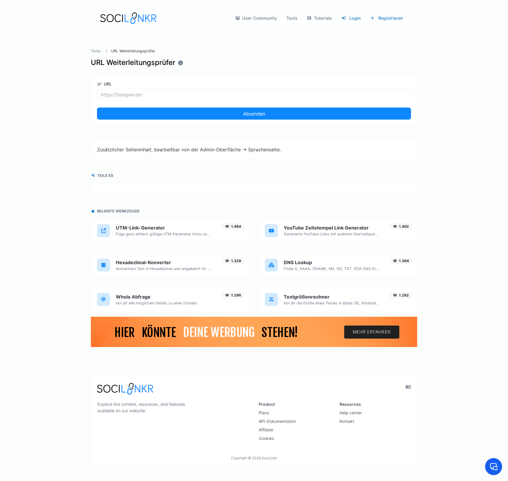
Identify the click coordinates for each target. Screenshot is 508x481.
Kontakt (347, 421)
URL (107, 83)
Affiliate (266, 429)
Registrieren (390, 18)
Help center (351, 412)
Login (354, 18)
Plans (264, 412)
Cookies (266, 438)
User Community (259, 18)
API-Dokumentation (277, 421)
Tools (292, 18)
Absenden (254, 114)
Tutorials (322, 18)
